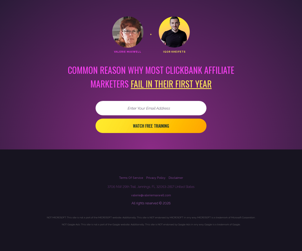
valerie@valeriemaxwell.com (151, 195)
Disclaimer (176, 177)
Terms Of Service (131, 177)
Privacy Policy (156, 177)
